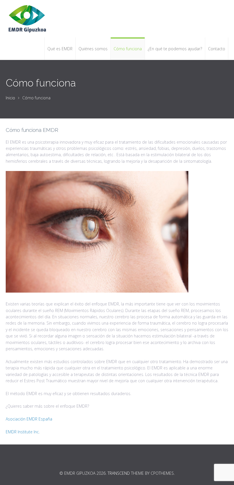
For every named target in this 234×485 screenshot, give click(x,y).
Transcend (119, 473)
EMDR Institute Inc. (23, 431)
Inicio (10, 97)
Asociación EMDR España (29, 419)
